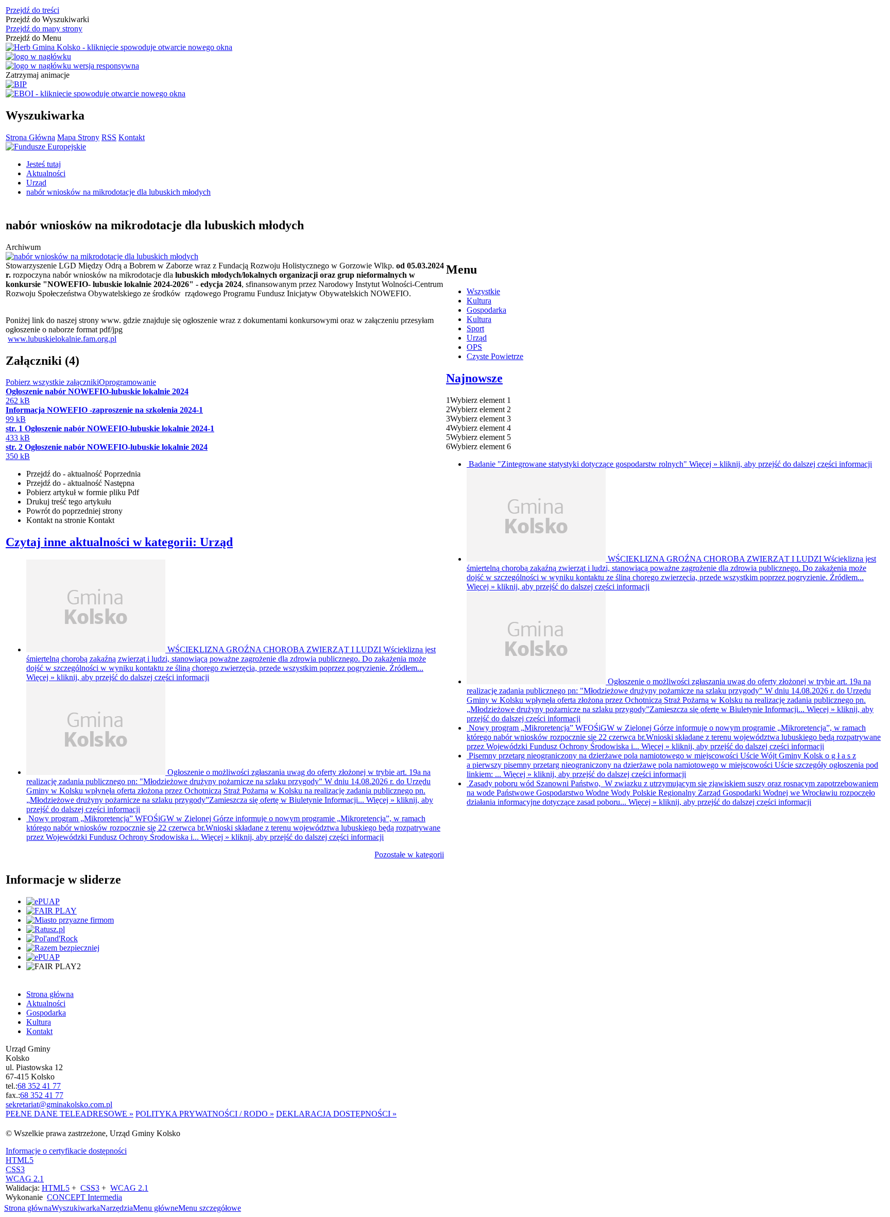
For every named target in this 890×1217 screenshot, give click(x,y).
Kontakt (131, 137)
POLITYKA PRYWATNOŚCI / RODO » (204, 1113)
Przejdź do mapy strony (44, 28)
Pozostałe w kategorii (409, 854)
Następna (80, 483)
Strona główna (28, 1208)
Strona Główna (30, 137)
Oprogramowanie (127, 382)
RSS (108, 137)
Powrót (74, 510)
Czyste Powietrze (495, 356)
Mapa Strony (78, 137)
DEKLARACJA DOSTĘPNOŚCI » (336, 1113)
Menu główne (155, 1208)
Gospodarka (486, 310)
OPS (474, 347)
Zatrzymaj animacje (38, 75)
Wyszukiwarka (76, 1208)
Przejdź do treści (32, 10)
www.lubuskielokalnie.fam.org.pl (62, 338)
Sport (475, 328)
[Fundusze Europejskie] (46, 146)
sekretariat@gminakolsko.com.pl (59, 1104)
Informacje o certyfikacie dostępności (66, 1150)
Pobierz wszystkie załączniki (52, 382)
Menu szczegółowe (209, 1208)
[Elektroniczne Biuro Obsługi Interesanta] (95, 93)
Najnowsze (474, 378)
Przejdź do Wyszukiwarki (47, 19)
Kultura (479, 300)
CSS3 (15, 1169)
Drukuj (68, 501)
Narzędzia (116, 1208)
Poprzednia (83, 473)
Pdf (82, 492)
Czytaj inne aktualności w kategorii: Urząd (119, 542)
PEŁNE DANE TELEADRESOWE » (69, 1113)
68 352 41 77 (39, 1085)
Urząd (477, 337)
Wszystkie (483, 291)
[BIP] (16, 84)
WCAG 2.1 (25, 1178)
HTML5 (19, 1160)
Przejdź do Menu (33, 37)
